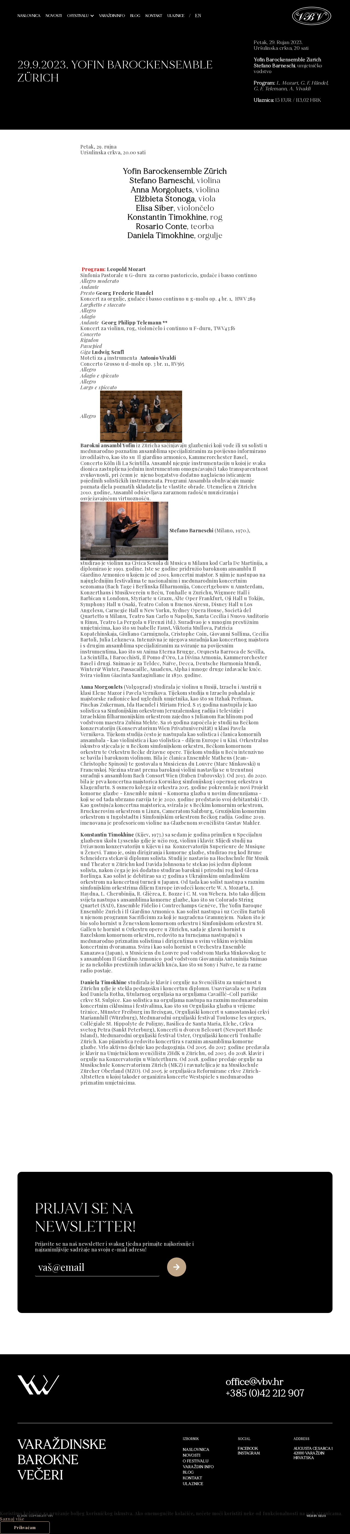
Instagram (249, 1453)
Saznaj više (12, 1519)
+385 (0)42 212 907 (265, 1393)
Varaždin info (112, 15)
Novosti (54, 15)
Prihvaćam (25, 1527)
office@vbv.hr (255, 1382)
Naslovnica (29, 15)
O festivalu (77, 15)
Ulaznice (175, 15)
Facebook (248, 1448)
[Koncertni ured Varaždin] (311, 15)
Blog (135, 15)
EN (198, 15)
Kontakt (153, 15)
